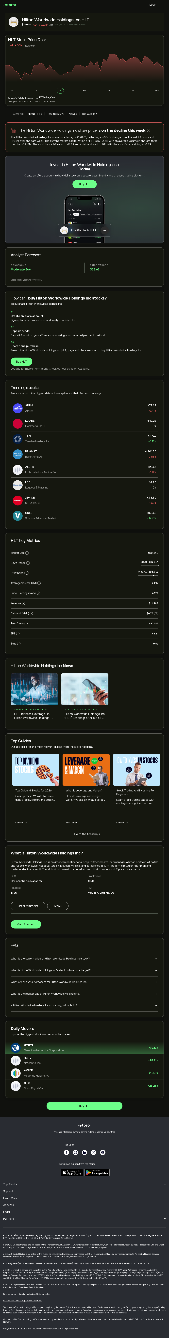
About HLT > (35, 113)
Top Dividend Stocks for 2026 (33, 790)
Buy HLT (84, 184)
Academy (83, 368)
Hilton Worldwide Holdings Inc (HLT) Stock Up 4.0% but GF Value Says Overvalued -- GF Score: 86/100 (85, 716)
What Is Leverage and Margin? (84, 790)
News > (73, 113)
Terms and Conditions (18, 1287)
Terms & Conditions (33, 1301)
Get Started (25, 924)
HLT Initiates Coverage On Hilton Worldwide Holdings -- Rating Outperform (34, 716)
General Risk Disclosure (13, 1301)
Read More (21, 822)
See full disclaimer (36, 1287)
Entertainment (27, 906)
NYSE (58, 906)
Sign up (11, 98)
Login (153, 4)
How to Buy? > (56, 113)
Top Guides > (89, 113)
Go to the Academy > (87, 834)
